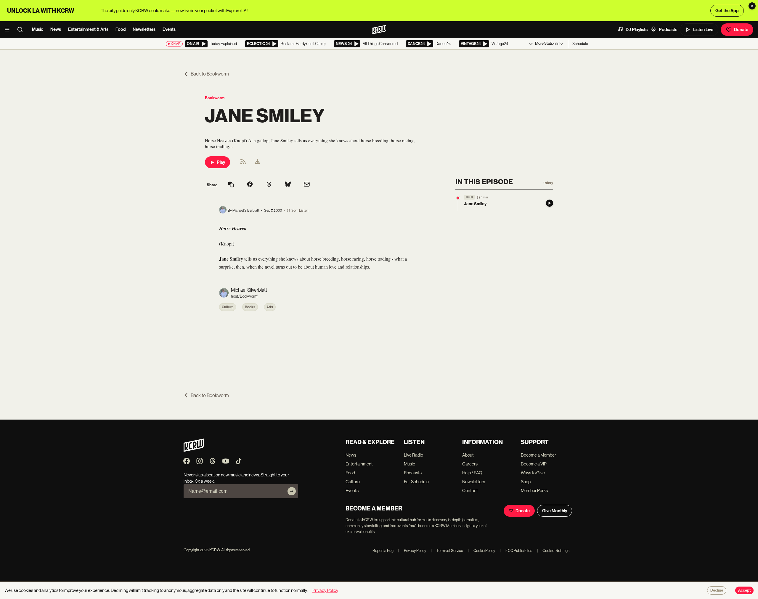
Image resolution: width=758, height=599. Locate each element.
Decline (716, 590)
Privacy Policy (412, 550)
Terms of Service (447, 550)
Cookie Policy (481, 550)
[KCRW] (194, 450)
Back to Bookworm (210, 74)
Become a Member (538, 454)
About (468, 454)
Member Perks (534, 490)
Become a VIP (534, 463)
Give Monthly (554, 510)
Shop (526, 481)
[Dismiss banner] (752, 5)
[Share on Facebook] (250, 184)
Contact (470, 490)
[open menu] (8, 29)
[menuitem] (257, 162)
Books (250, 307)
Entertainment (359, 463)
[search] (21, 29)
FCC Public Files (516, 550)
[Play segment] (549, 203)
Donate (741, 29)
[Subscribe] (292, 491)
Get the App (727, 10)
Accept (744, 590)
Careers (470, 463)
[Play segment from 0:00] (458, 198)
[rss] (243, 163)
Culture (228, 307)
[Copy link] (231, 185)
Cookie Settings (556, 550)
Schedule (580, 43)
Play (221, 162)
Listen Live (703, 29)
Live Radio (413, 454)
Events (169, 29)
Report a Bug (383, 550)
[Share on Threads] (269, 184)
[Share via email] (307, 185)
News (55, 29)
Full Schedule (416, 481)
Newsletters (144, 29)
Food (120, 29)
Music (37, 29)
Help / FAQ (472, 472)
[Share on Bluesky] (288, 184)
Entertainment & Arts (88, 29)
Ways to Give (533, 472)
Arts (269, 307)
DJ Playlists (637, 29)
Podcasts (668, 29)
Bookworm (214, 98)
